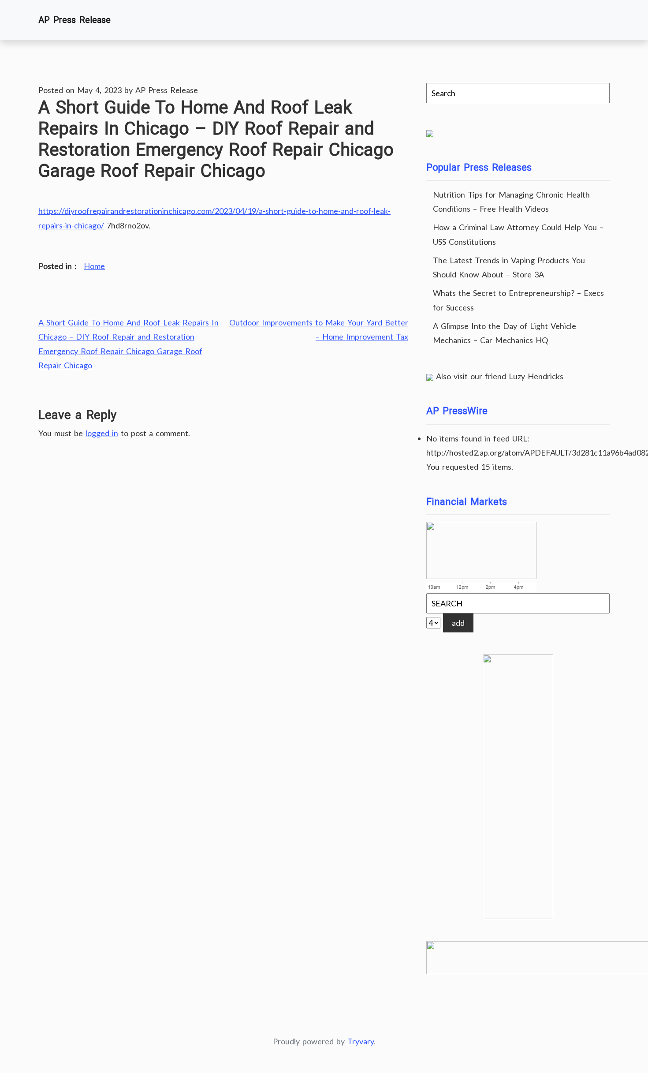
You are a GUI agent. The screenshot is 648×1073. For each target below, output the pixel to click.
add (458, 623)
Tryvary (360, 1041)
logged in (102, 433)
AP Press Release (74, 20)
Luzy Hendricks (536, 376)
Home (94, 266)
